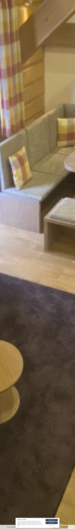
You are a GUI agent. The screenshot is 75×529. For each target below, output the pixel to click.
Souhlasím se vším (51, 520)
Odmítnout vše (51, 522)
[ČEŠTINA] (66, 2)
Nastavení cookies (51, 525)
